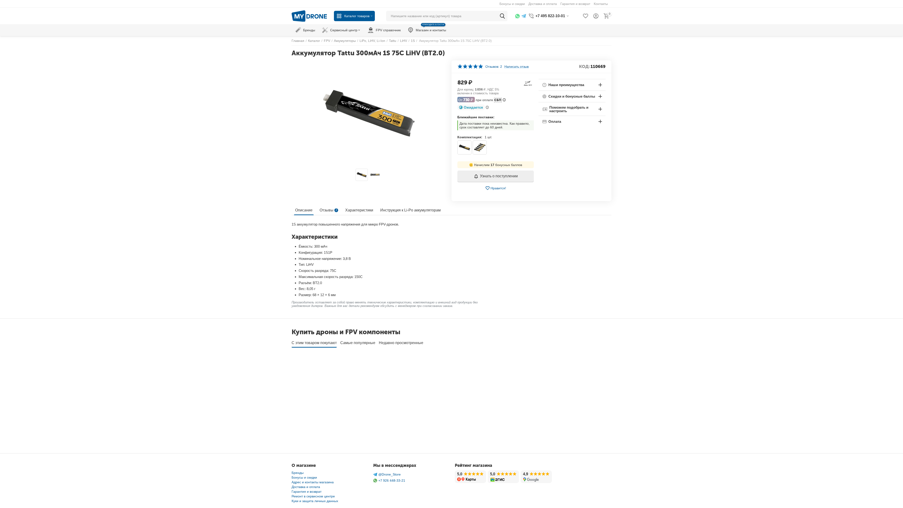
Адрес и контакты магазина (313, 482)
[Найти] (502, 16)
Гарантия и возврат (306, 491)
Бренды (298, 473)
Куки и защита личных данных (315, 501)
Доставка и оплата (306, 487)
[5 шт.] (480, 147)
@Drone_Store (389, 474)
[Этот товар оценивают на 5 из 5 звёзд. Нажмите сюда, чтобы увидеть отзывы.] (470, 66)
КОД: (584, 66)
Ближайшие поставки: (476, 117)
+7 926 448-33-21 (391, 480)
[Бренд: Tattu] (528, 83)
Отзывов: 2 (493, 66)
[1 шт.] (464, 147)
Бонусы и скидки (304, 477)
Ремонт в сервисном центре (313, 496)
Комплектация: (469, 137)
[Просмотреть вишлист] (585, 16)
